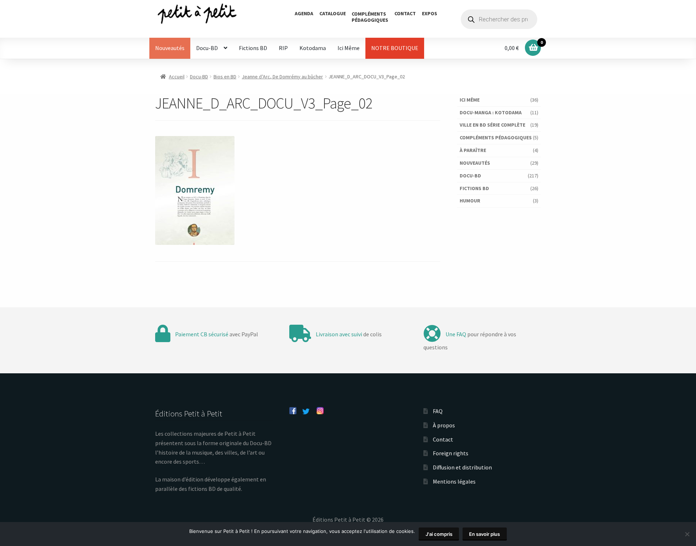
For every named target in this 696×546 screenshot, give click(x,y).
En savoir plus (484, 534)
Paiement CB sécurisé (201, 334)
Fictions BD (253, 48)
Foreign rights (450, 453)
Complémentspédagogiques (370, 17)
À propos (444, 425)
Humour (470, 200)
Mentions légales (454, 481)
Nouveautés (170, 48)
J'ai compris (439, 534)
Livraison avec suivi (339, 334)
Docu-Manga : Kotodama (491, 112)
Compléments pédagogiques (496, 137)
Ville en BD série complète (492, 125)
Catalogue (332, 13)
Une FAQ (456, 334)
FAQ (438, 411)
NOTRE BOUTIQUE (394, 48)
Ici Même (348, 48)
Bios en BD (225, 76)
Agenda (304, 13)
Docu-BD (207, 48)
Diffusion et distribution (462, 467)
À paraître (473, 150)
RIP (283, 48)
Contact (405, 13)
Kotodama (312, 48)
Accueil (177, 76)
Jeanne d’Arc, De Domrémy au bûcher (282, 76)
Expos (429, 13)
